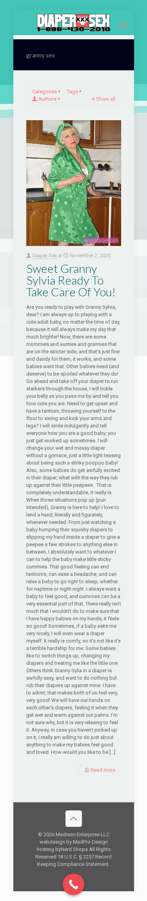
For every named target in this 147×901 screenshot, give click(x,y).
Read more (103, 770)
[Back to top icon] (73, 818)
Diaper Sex (45, 255)
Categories (44, 91)
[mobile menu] (123, 25)
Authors (47, 99)
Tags (72, 91)
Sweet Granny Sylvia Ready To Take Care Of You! (71, 280)
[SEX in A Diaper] (73, 22)
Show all (105, 99)
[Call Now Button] (73, 884)
